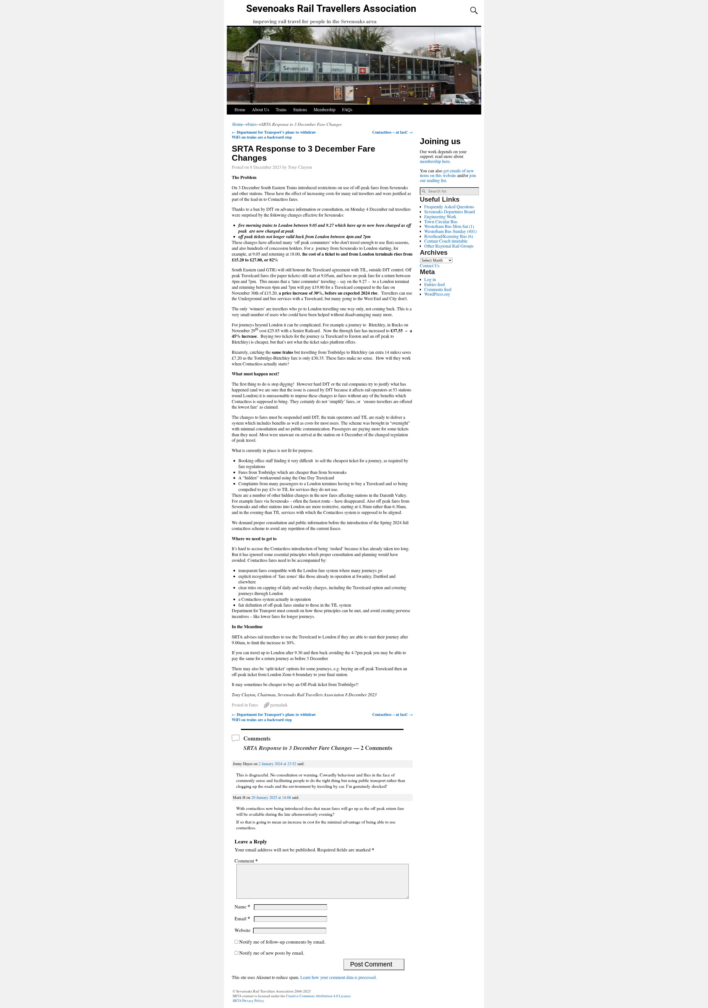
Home (240, 109)
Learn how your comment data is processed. (338, 977)
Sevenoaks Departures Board (449, 211)
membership (430, 161)
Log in (430, 279)
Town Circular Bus (440, 221)
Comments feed (437, 289)
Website (243, 930)
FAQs (347, 109)
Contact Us (429, 265)
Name (242, 906)
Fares (252, 124)
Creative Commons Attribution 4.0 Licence (318, 995)
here (446, 161)
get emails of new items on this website (447, 173)
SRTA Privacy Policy (248, 1000)
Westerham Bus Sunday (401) (450, 231)
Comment (246, 860)
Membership (324, 109)
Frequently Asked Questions (449, 206)
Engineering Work (440, 216)
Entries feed (434, 284)
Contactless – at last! (392, 132)
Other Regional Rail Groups (448, 246)
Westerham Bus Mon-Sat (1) (449, 226)
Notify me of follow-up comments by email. (282, 941)
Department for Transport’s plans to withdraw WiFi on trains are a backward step (274, 134)
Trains (281, 109)
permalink (279, 705)
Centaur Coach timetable (445, 241)
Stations (300, 109)
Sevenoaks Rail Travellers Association (331, 8)
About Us (260, 109)
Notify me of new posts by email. (271, 952)
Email (242, 918)
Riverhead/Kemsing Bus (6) (448, 236)
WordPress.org (437, 294)
